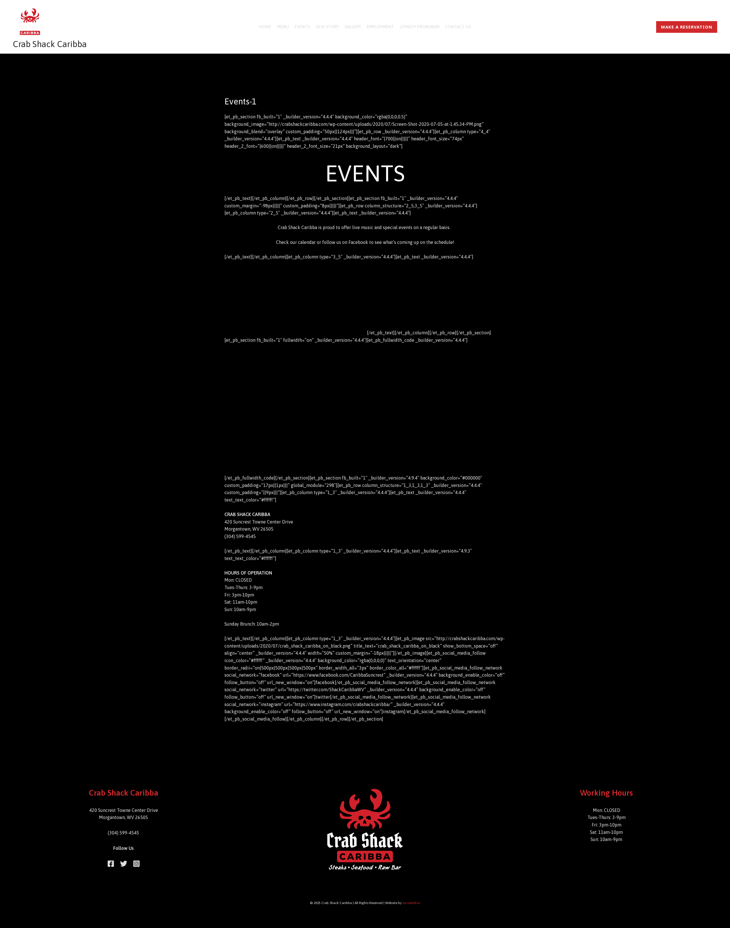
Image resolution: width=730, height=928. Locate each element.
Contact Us (458, 26)
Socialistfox (411, 903)
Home (265, 26)
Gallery (352, 26)
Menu (283, 26)
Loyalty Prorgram (419, 26)
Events (302, 26)
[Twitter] (123, 863)
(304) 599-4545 (123, 832)
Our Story (327, 26)
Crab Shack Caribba (50, 44)
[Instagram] (136, 863)
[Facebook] (110, 863)
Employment (380, 26)
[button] (686, 27)
